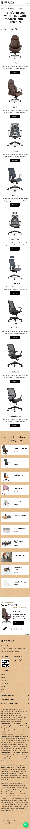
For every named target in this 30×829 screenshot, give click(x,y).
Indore (7, 779)
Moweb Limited (22, 823)
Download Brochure (7, 692)
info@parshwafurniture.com (10, 651)
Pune (2, 779)
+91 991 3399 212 (19, 649)
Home (2, 8)
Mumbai (24, 777)
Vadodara (9, 767)
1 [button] (11, 629)
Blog (2, 689)
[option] (15, 618)
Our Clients (4, 680)
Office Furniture (10, 8)
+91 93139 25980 (6, 649)
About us (4, 677)
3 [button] (16, 629)
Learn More (18, 623)
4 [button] (19, 629)
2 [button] (14, 629)
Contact (3, 686)
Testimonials (5, 683)
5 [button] (21, 629)
